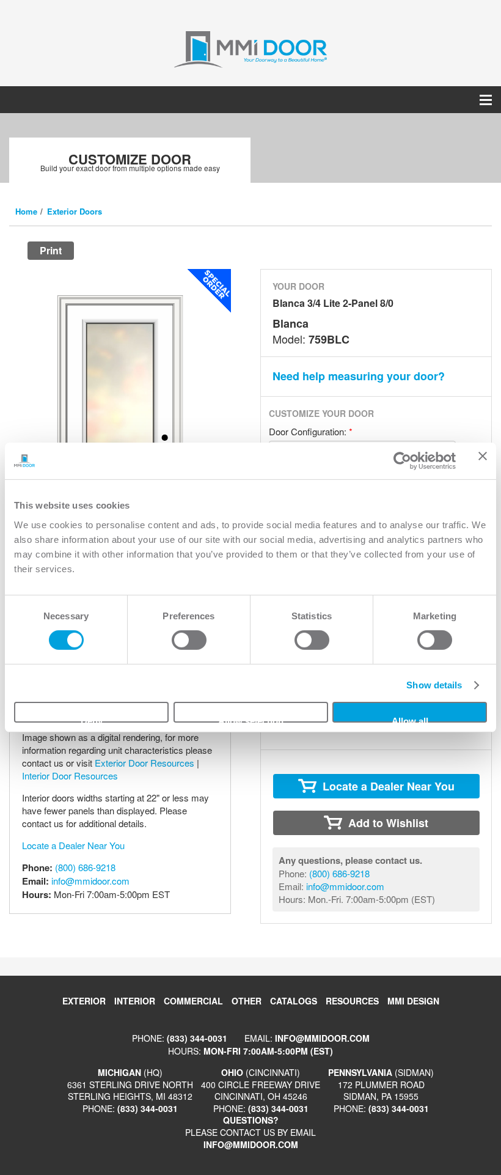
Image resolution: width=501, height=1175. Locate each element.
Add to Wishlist (388, 823)
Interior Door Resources (70, 775)
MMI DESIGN (413, 1001)
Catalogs (293, 1001)
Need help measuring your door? (358, 376)
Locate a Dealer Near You (73, 845)
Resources (352, 1001)
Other (246, 1001)
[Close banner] (482, 461)
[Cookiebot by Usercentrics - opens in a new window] (402, 461)
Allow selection (250, 719)
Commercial (193, 1001)
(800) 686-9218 (85, 867)
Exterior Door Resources (144, 762)
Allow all (410, 719)
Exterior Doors (74, 211)
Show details (434, 685)
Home (26, 211)
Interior (134, 1001)
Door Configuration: (311, 431)
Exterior (84, 1001)
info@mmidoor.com (90, 880)
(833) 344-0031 (197, 1038)
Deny (92, 719)
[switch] (189, 640)
